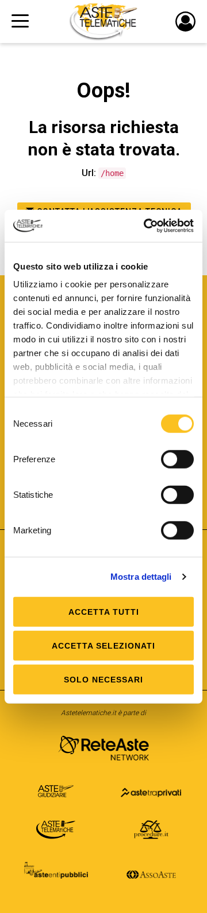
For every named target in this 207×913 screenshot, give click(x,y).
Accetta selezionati (103, 645)
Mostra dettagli (141, 577)
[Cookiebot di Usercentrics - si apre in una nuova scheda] (146, 226)
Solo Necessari (103, 679)
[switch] (177, 459)
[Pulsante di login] (185, 21)
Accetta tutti (103, 611)
